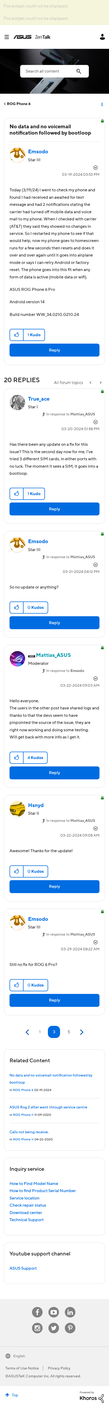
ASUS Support (23, 1268)
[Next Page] (81, 1032)
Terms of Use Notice (22, 1368)
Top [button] (15, 1395)
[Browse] (8, 37)
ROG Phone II (23, 1115)
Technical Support (27, 1219)
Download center (26, 1212)
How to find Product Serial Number (43, 1190)
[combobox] (54, 71)
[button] (17, 334)
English (19, 1356)
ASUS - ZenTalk (32, 37)
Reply (54, 350)
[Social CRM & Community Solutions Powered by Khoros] (92, 1396)
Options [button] (101, 104)
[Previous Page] (28, 1032)
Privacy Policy (59, 1368)
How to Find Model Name (34, 1183)
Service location (24, 1198)
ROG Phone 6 (19, 104)
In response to (70, 414)
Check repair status (28, 1205)
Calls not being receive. (29, 1132)
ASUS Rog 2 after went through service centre (48, 1107)
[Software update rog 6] (100, 382)
